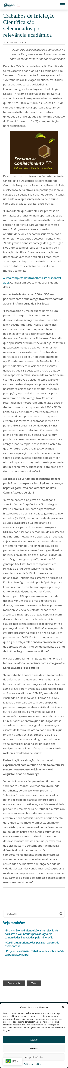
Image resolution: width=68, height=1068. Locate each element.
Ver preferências (34, 1057)
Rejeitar (34, 1048)
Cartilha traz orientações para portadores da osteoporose (32, 944)
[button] (63, 1007)
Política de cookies (32, 1064)
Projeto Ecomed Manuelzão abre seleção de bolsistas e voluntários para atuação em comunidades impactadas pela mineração (31, 934)
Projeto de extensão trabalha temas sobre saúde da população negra (34, 952)
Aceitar (34, 1039)
